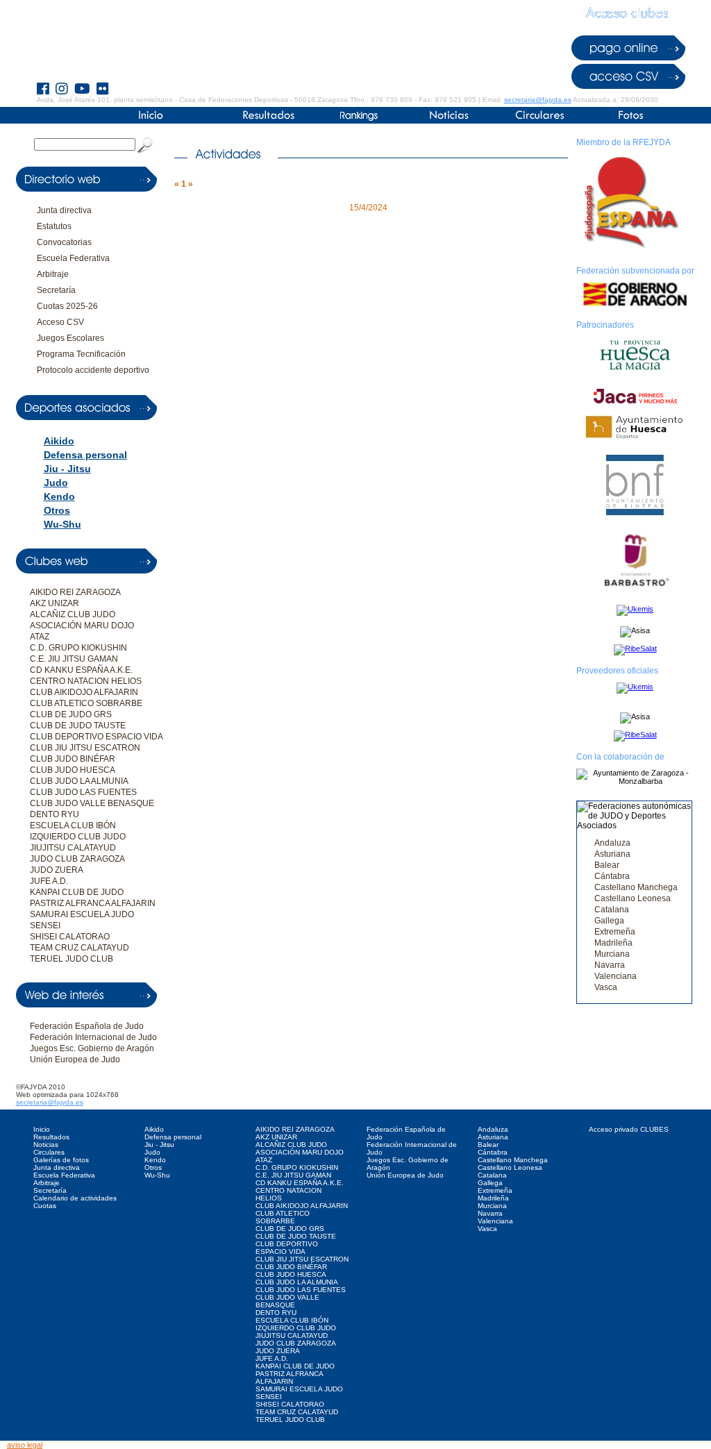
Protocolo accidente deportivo (93, 370)
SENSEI (45, 925)
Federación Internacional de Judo (93, 1037)
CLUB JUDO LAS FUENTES (83, 792)
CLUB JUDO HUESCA (72, 770)
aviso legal (24, 1445)
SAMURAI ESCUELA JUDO (82, 914)
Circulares (49, 1152)
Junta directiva (64, 210)
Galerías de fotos (61, 1160)
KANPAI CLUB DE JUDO (77, 892)
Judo (56, 482)
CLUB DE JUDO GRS (71, 714)
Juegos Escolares (70, 338)
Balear (606, 865)
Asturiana (612, 854)
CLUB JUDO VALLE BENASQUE (92, 803)
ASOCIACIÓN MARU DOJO (82, 625)
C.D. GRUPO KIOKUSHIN (78, 648)
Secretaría (56, 290)
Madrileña (613, 943)
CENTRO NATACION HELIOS (86, 681)
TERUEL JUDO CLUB (71, 959)
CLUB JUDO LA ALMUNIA (79, 781)
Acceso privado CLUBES (629, 1129)
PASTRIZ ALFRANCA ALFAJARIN (93, 903)
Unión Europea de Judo (75, 1059)
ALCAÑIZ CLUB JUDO (72, 614)
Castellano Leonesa (632, 898)
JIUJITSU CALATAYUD (73, 848)
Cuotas (44, 1205)
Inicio (41, 1129)
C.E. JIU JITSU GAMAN (74, 659)
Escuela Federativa (73, 258)
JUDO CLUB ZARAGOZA (77, 859)
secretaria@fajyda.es (537, 99)
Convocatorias (64, 242)
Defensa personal (85, 454)
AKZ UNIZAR (54, 603)
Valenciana (615, 976)
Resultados (51, 1137)
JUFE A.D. (49, 881)
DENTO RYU (54, 814)
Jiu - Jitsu (67, 468)
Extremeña (614, 932)
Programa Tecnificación (81, 354)
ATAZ (39, 637)
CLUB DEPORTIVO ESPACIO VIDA (96, 737)
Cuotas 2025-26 (67, 306)
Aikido (59, 440)
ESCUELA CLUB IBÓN (73, 825)
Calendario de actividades (75, 1198)
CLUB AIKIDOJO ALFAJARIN (84, 692)
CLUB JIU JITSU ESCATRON (85, 748)
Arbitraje (53, 274)
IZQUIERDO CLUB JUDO (78, 836)
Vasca (605, 987)
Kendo (59, 496)
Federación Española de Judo (87, 1026)
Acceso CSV (60, 322)
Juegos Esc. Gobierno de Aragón (92, 1048)
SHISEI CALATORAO (70, 936)
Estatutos (54, 226)
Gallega (609, 920)
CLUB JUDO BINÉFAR (72, 759)
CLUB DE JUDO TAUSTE (78, 725)
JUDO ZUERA (56, 870)
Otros (57, 510)
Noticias (45, 1144)
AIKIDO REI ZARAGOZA (75, 592)
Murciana (612, 954)
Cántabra (612, 876)
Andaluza (612, 843)
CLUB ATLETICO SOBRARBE (86, 703)
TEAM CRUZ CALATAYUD (79, 948)
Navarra (609, 965)
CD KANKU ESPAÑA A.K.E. (81, 670)
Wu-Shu (62, 524)
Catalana (611, 909)
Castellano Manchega (636, 887)
